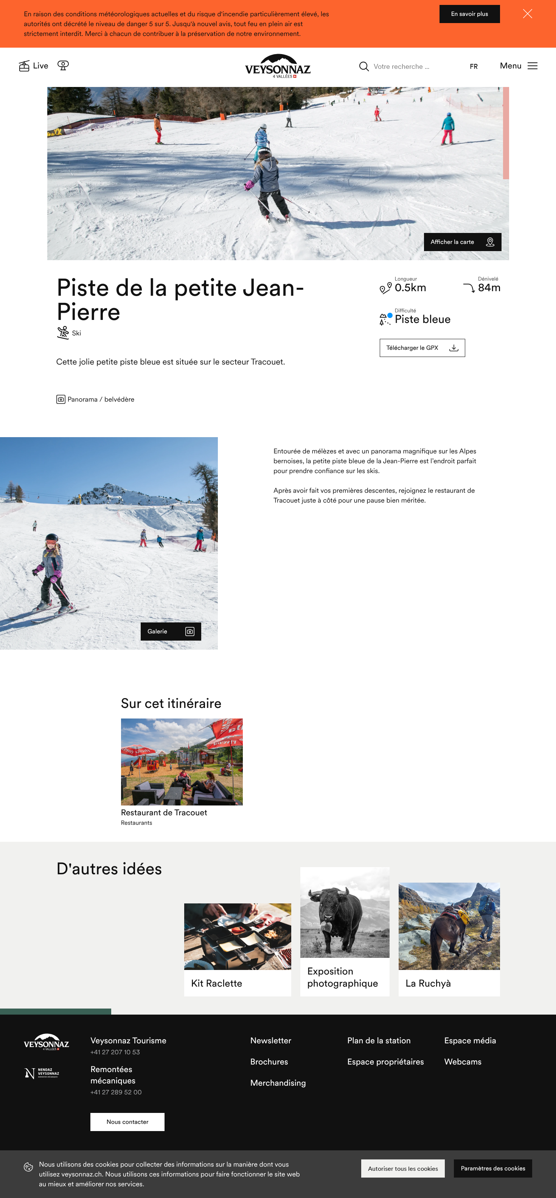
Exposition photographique (342, 977)
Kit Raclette (216, 983)
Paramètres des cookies (493, 1168)
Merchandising (278, 1083)
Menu (511, 66)
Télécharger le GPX (412, 348)
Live (40, 66)
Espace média (470, 1040)
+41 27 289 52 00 (116, 1092)
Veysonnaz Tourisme (46, 1042)
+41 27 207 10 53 (115, 1051)
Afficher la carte (452, 242)
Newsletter (271, 1040)
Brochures (269, 1062)
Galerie (157, 631)
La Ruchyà (428, 983)
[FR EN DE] (479, 66)
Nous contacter (127, 1122)
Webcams (463, 1062)
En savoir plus (469, 14)
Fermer (527, 13)
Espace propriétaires (385, 1062)
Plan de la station (379, 1040)
